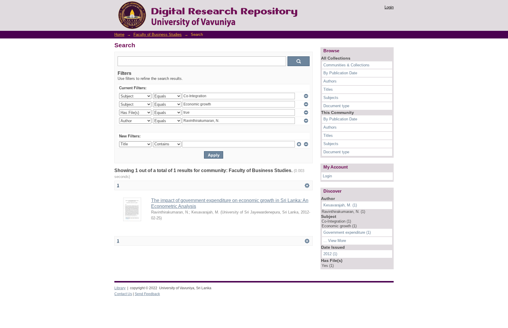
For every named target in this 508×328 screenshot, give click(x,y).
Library (120, 288)
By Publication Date (340, 73)
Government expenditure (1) (347, 232)
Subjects (330, 97)
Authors (330, 81)
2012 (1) (330, 254)
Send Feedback (147, 294)
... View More (334, 240)
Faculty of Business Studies (157, 34)
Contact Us (123, 294)
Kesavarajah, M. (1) (340, 205)
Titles (328, 89)
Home (119, 34)
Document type (336, 106)
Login (389, 7)
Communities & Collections (346, 65)
